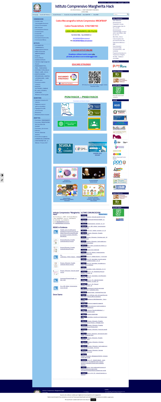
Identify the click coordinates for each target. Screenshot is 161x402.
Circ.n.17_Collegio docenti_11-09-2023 (97, 256)
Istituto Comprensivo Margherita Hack (84, 6)
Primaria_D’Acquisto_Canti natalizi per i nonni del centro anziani (93, 242)
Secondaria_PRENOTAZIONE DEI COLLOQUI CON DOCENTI (42, 124)
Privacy (127, 2)
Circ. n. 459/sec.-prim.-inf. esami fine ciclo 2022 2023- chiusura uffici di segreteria (94, 296)
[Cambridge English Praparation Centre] (119, 132)
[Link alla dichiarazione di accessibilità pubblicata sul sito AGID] (119, 105)
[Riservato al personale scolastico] (119, 91)
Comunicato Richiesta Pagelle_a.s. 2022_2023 (68, 279)
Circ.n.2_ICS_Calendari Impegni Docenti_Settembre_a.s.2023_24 (92, 280)
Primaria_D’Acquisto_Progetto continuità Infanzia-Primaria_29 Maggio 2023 (92, 322)
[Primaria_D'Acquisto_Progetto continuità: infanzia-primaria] (56, 265)
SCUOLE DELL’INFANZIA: (93, 197)
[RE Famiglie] (119, 80)
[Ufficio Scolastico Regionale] (119, 128)
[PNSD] (119, 158)
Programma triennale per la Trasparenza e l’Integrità (119, 53)
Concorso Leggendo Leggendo (95, 303)
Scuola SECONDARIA (93, 180)
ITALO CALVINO (67, 200)
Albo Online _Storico (118, 37)
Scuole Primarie (57, 14)
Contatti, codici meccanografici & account (41, 22)
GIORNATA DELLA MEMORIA (42, 139)
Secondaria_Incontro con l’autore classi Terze (94, 317)
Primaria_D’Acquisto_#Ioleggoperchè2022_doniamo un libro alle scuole (94, 356)
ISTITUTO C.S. (67, 180)
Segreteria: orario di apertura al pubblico (40, 105)
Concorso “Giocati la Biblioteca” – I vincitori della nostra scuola (92, 311)
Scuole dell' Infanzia (45, 14)
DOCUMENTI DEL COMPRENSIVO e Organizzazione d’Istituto (41, 47)
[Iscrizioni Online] (119, 151)
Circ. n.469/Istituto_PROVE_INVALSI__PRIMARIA (70, 256)
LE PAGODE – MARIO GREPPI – (93, 199)
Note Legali (121, 2)
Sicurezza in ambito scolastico (40, 83)
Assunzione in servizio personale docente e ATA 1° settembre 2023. (92, 289)
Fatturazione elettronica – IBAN (119, 43)
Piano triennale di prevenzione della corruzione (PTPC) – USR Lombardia (119, 48)
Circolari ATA (38, 34)
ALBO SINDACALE (117, 20)
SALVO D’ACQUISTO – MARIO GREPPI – (67, 199)
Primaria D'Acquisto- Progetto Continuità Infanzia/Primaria (67, 248)
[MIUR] (119, 154)
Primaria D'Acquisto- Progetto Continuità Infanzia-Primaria (67, 240)
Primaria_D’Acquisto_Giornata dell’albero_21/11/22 (92, 351)
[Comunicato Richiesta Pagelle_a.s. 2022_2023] (56, 281)
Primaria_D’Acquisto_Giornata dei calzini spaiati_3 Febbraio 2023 (94, 334)
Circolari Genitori (39, 36)
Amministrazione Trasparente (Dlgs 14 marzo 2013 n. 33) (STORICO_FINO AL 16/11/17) (119, 32)
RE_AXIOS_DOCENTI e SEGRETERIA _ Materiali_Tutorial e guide (41, 93)
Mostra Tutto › (103, 214)
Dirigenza (37, 56)
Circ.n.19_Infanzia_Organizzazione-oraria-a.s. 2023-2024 (93, 253)
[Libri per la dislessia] (119, 188)
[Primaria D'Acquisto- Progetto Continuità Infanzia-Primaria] (56, 242)
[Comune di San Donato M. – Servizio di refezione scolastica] (119, 137)
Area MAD (95, 14)
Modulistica (38, 112)
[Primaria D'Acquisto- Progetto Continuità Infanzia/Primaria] (56, 250)
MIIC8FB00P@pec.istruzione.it (62, 223)
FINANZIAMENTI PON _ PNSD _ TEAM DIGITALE (41, 67)
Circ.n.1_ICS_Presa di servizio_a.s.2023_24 (89, 285)
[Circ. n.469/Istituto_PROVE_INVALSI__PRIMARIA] (56, 257)
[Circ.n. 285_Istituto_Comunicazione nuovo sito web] (56, 288)
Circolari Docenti (39, 32)
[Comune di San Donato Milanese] (119, 142)
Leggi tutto (111, 397)
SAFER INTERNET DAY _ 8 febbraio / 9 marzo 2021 (41, 142)
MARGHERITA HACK (67, 181)
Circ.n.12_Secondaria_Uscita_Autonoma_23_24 (93, 269)
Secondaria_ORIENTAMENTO (42, 120)
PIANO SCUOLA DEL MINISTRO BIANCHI (40, 53)
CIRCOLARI (97, 155)
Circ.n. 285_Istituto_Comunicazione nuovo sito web (68, 287)
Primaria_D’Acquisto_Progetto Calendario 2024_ (91, 234)
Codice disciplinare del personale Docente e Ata (119, 39)
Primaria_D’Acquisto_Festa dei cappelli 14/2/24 (93, 217)
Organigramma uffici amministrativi (40, 109)
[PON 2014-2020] (119, 163)
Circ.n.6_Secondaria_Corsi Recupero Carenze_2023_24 (93, 276)
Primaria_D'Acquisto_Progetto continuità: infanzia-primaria (67, 263)
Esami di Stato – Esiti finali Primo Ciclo (96, 292)
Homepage (35, 14)
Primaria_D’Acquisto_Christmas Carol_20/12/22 (92, 342)
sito (93, 54)
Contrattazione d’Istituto (41, 29)
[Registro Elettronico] (119, 75)
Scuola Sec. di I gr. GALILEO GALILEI (72, 14)
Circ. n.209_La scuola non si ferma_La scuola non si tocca (93, 246)
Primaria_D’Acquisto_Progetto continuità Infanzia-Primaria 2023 (92, 326)
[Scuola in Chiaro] (119, 181)
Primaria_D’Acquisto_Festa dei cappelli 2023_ (94, 330)
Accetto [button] (93, 399)
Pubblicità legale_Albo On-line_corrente (119, 27)
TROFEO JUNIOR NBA (92, 314)
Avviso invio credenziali (93, 250)
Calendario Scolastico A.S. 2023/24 (41, 101)
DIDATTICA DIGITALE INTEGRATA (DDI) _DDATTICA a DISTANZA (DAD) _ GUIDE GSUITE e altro (42, 77)
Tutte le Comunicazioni (41, 25)
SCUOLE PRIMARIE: (67, 198)
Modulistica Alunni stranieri (42, 115)
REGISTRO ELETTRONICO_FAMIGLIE (41, 87)
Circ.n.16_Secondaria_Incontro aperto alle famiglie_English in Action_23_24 (93, 260)
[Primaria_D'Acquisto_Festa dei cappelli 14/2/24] (56, 273)
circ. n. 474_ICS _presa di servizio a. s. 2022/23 (94, 374)
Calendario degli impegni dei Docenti (42, 63)
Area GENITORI (86, 14)
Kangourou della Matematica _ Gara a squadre (93, 300)
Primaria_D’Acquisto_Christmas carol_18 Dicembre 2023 (94, 238)
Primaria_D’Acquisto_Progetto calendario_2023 (91, 338)
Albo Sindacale (39, 27)
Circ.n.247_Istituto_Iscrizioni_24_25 (96, 230)
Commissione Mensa (40, 40)
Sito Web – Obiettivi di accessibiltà (118, 57)
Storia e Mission (39, 58)
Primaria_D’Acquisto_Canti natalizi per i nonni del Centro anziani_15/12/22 (94, 347)
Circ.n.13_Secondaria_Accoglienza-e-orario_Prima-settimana (93, 264)
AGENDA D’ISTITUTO (40, 60)
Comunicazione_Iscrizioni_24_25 (95, 223)
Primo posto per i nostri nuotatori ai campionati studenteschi (93, 306)
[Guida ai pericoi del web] (119, 147)
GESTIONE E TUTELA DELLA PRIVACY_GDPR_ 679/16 (42, 71)
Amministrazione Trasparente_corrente (118, 23)
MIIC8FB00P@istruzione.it (81, 38)
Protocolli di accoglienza (41, 137)
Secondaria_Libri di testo (41, 128)
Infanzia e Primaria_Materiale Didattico (40, 133)
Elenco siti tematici (112, 2)
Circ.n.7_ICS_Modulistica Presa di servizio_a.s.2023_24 (92, 272)
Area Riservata (102, 2)
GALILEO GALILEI (93, 181)
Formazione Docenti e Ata (42, 38)
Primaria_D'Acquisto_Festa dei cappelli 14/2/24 (69, 271)
